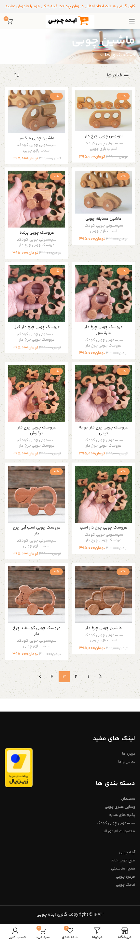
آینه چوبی (127, 852)
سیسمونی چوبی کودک (104, 144)
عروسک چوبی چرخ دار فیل (36, 327)
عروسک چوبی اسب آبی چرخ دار (37, 530)
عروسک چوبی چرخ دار (36, 245)
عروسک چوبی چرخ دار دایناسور (103, 330)
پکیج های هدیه (122, 815)
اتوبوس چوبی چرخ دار (103, 136)
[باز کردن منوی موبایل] (131, 21)
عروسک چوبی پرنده (37, 232)
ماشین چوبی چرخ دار (103, 628)
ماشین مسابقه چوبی (103, 219)
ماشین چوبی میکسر (36, 138)
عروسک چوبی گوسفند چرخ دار (37, 631)
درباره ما (128, 754)
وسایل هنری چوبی (120, 807)
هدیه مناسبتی (123, 869)
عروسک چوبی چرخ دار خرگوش (37, 430)
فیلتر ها (114, 75)
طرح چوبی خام (123, 860)
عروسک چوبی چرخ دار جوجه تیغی (103, 430)
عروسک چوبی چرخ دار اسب (103, 527)
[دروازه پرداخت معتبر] (19, 767)
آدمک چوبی (125, 885)
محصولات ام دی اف (119, 831)
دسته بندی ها (120, 55)
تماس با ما (126, 762)
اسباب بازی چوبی (103, 149)
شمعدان (128, 799)
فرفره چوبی (125, 877)
